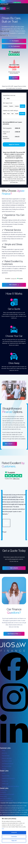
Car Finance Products (5, 25)
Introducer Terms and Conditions (10, 786)
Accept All (14, 832)
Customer (3, 8)
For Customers (15, 46)
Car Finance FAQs (4, 27)
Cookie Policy (3, 790)
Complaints (3, 792)
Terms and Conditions (5, 798)
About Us (2, 16)
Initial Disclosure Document (7, 794)
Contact (2, 29)
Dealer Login (5, 783)
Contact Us (5, 781)
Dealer (7, 8)
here (3, 828)
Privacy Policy (3, 796)
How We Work (3, 18)
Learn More (15, 77)
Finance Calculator (5, 21)
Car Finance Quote (5, 23)
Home (1, 14)
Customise (14, 836)
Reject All (14, 840)
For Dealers (15, 40)
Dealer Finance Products (8, 778)
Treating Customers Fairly (6, 800)
